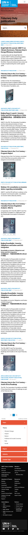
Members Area (19, 474)
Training (16, 489)
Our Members (18, 468)
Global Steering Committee (5, 475)
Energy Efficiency (15, 41)
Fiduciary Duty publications (7, 10)
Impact (7, 433)
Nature (6, 436)
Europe (3, 338)
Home (2, 8)
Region (5, 449)
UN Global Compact (7, 515)
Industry (5, 454)
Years (4, 422)
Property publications (15, 377)
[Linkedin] (18, 529)
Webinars (23, 182)
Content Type (7, 459)
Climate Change (5, 41)
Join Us (16, 472)
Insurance (3, 483)
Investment (13, 8)
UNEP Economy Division (6, 506)
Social (6, 443)
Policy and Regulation (6, 487)
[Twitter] (13, 529)
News (2, 45)
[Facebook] (8, 529)
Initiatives (17, 481)
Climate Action (19, 504)
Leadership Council (5, 472)
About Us (3, 468)
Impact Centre (18, 495)
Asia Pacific (4, 108)
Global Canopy (19, 506)
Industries (7, 8)
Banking (3, 481)
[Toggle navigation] (25, 1)
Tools (16, 491)
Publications (4, 148)
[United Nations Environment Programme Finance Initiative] (10, 524)
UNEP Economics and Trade (8, 512)
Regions (3, 499)
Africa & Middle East (6, 376)
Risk (6, 441)
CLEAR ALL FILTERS (22, 418)
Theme (5, 428)
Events (22, 41)
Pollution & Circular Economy (13, 438)
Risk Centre (17, 493)
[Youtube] (4, 529)
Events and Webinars (19, 487)
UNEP (4, 504)
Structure (3, 470)
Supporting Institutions (20, 470)
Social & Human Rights (6, 493)
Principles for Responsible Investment (19, 509)
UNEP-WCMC (6, 509)
